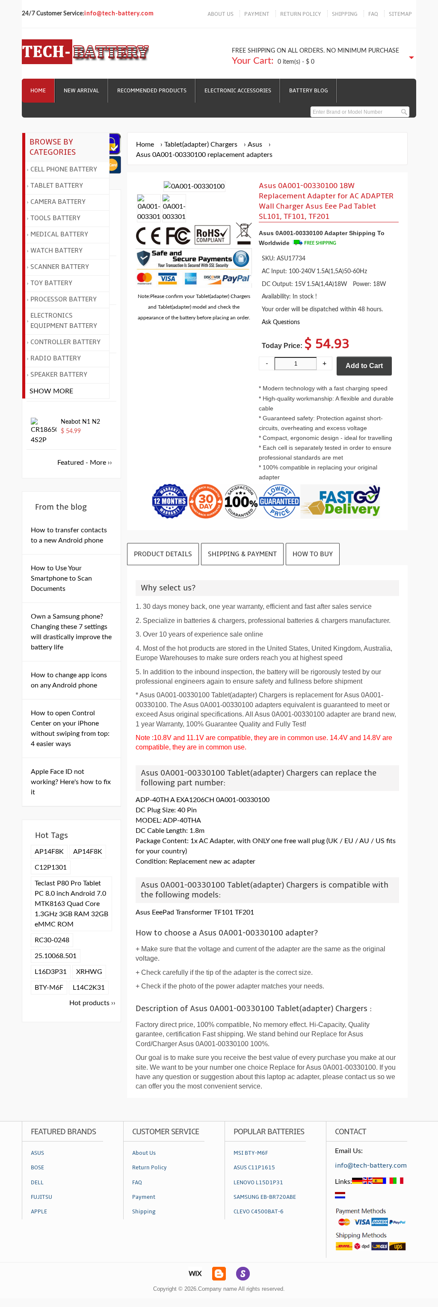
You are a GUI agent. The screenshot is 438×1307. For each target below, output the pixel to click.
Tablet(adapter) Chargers (200, 144)
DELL (37, 1182)
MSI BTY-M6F (251, 1153)
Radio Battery (55, 358)
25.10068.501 (56, 956)
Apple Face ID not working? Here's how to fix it (71, 782)
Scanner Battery (59, 267)
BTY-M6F (49, 987)
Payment (143, 1197)
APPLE (39, 1211)
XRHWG (89, 971)
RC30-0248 (52, 940)
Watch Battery (56, 250)
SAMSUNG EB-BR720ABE (265, 1197)
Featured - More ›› (84, 462)
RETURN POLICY (300, 14)
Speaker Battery (58, 374)
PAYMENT (256, 14)
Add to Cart (364, 365)
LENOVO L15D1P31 (258, 1182)
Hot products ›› (92, 1003)
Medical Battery (59, 234)
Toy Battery (51, 283)
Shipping (144, 1211)
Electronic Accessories (237, 90)
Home (38, 90)
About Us (144, 1153)
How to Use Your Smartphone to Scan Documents (61, 578)
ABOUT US (220, 14)
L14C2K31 (89, 987)
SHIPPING (345, 14)
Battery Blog (308, 90)
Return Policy (149, 1167)
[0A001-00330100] (148, 216)
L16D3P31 (51, 971)
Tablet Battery (56, 185)
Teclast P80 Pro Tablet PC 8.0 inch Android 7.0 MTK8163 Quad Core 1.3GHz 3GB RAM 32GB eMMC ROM (71, 904)
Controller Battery (65, 342)
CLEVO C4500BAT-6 (259, 1211)
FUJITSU (41, 1197)
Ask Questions (281, 322)
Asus (255, 144)
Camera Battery (58, 202)
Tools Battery (55, 218)
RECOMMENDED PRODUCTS (151, 90)
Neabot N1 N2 (80, 422)
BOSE (37, 1167)
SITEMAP (400, 14)
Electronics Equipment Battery (63, 320)
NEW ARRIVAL (81, 90)
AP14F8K (49, 851)
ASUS (37, 1153)
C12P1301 (51, 867)
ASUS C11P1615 (254, 1167)
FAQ (373, 14)
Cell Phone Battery (63, 169)
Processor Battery (63, 299)
